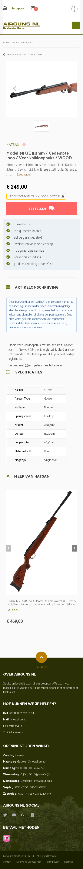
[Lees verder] (24, 174)
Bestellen (38, 209)
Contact (7, 862)
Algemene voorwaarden (29, 862)
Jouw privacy (52, 862)
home (6, 42)
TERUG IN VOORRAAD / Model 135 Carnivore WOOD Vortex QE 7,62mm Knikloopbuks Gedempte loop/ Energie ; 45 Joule (41, 603)
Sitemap (68, 862)
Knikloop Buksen (22, 42)
